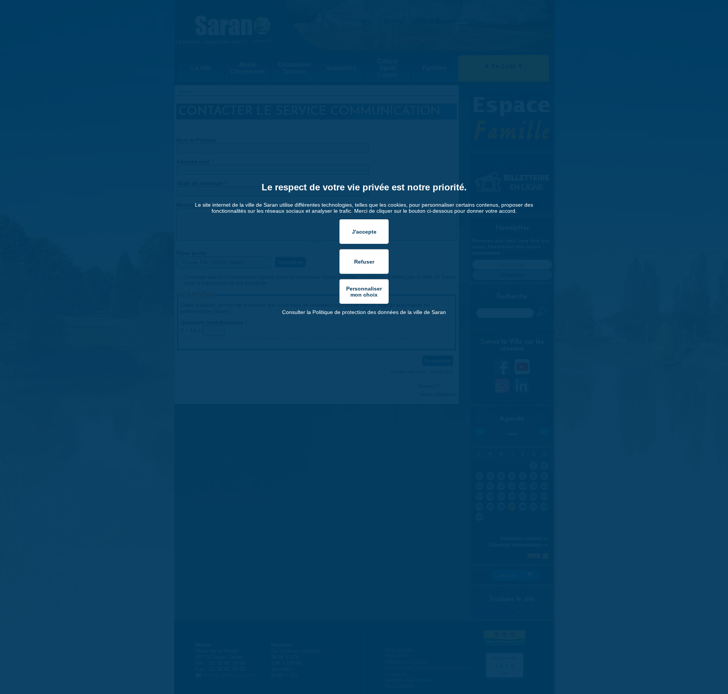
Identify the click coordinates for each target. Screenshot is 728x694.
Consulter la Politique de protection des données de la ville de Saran (364, 312)
